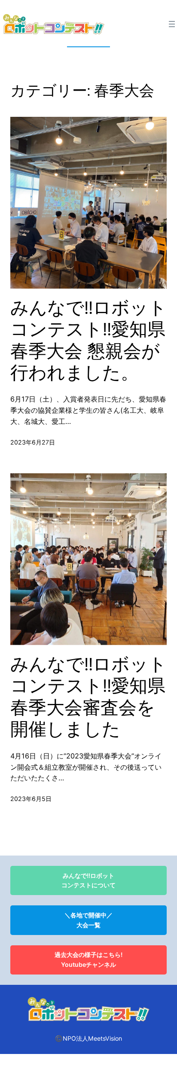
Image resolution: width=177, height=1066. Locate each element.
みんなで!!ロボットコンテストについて (88, 880)
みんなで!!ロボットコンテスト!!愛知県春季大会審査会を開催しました (88, 697)
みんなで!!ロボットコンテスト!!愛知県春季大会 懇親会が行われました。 (88, 340)
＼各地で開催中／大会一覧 (88, 920)
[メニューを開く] (172, 24)
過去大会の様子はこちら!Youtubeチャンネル (88, 959)
